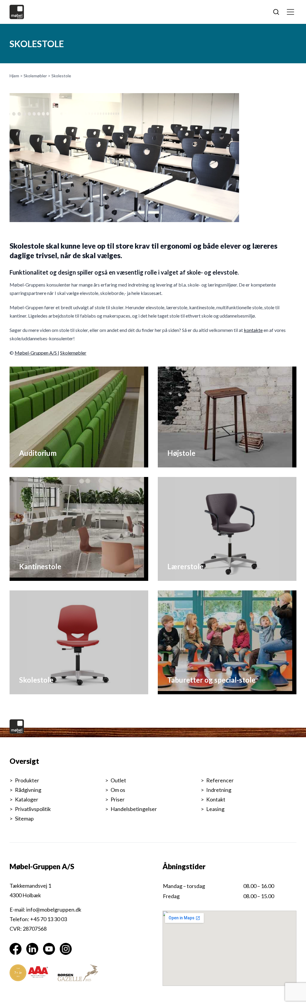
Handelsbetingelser (134, 809)
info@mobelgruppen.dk (53, 909)
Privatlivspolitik (33, 809)
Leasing (215, 809)
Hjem (14, 75)
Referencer (220, 780)
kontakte (253, 330)
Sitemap (24, 818)
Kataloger (26, 799)
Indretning (218, 790)
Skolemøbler (35, 75)
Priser (118, 799)
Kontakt (215, 799)
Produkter (27, 780)
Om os (118, 790)
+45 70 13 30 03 (48, 919)
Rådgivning (28, 790)
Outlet (118, 780)
